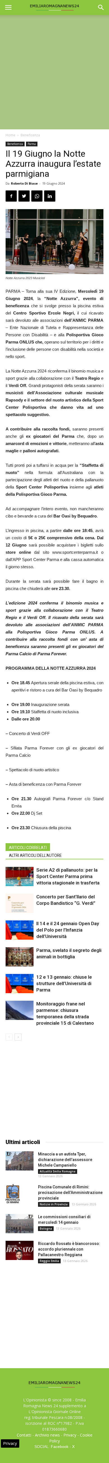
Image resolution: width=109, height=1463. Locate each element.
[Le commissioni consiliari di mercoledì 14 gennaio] (20, 1223)
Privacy (69, 1435)
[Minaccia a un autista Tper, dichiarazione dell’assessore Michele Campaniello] (20, 1161)
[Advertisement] (54, 72)
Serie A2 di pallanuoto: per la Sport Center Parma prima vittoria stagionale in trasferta (67, 876)
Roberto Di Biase (24, 183)
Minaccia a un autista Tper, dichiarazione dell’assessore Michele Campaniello (65, 1159)
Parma (32, 144)
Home (10, 135)
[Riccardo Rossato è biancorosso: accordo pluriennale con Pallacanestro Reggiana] (20, 1250)
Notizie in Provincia (54, 1204)
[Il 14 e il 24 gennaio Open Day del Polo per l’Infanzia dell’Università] (20, 930)
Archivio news (47, 1435)
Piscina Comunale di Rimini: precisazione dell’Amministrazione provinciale (70, 1192)
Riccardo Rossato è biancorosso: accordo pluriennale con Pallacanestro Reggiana (69, 1249)
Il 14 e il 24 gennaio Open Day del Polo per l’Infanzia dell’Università (67, 930)
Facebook (59, 1446)
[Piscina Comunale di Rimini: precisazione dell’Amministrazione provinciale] (13, 1193)
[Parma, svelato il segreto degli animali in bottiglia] (20, 956)
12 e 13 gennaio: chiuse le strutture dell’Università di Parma (64, 983)
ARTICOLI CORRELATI (28, 847)
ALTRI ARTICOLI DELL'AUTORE (35, 855)
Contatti (24, 1435)
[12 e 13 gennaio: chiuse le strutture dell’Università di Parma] (20, 983)
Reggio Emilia (49, 1261)
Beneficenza (30, 135)
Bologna (46, 1228)
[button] (101, 7)
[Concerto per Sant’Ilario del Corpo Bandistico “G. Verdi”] (20, 903)
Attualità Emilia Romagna (57, 1171)
